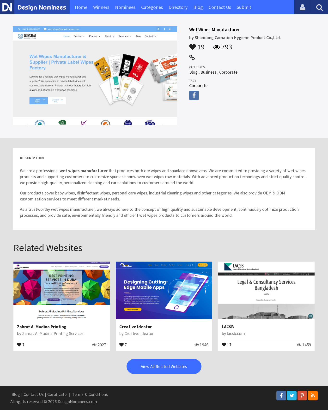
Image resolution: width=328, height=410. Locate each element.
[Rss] (313, 395)
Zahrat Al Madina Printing (41, 326)
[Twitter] (292, 395)
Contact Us (220, 7)
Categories (152, 7)
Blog (198, 7)
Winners (101, 7)
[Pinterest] (302, 395)
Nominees (125, 7)
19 (200, 44)
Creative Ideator (135, 326)
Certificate (57, 394)
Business (208, 72)
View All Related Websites (164, 366)
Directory (178, 7)
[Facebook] (281, 395)
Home (81, 7)
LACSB (228, 326)
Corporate (228, 72)
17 (228, 344)
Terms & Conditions (90, 394)
